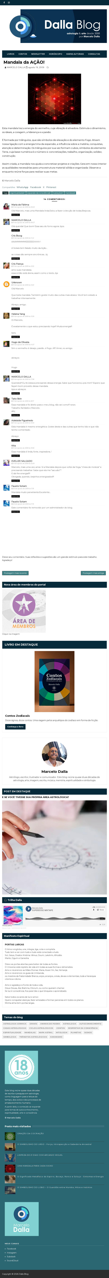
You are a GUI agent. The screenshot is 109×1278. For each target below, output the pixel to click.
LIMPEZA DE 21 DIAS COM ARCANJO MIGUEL (40, 1155)
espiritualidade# (17, 193)
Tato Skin (16, 398)
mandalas (30, 1032)
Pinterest (51, 187)
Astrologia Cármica (14, 1024)
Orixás (33, 1024)
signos (88, 1032)
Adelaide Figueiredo (22, 420)
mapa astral (46, 1032)
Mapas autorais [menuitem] (75, 54)
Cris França (17, 264)
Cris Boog (16, 235)
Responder (15, 215)
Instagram (11, 1253)
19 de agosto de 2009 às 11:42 (23, 238)
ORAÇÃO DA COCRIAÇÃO (30, 1133)
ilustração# (58, 193)
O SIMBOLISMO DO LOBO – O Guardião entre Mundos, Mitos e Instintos (54, 1187)
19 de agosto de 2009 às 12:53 (23, 266)
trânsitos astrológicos (33, 1037)
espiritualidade (12, 1032)
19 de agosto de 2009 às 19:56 (23, 448)
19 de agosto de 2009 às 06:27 (24, 222)
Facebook (35, 187)
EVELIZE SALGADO (21, 461)
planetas (76, 1032)
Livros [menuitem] (10, 54)
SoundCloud (12, 1260)
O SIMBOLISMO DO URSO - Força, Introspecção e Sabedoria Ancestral (54, 1144)
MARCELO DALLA (21, 220)
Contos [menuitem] (22, 54)
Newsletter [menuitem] (38, 54)
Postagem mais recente (15, 573)
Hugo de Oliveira (20, 342)
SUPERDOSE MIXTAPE (19, 928)
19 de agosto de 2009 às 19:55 (23, 423)
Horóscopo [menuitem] (55, 54)
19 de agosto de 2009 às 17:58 (23, 379)
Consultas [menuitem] (94, 54)
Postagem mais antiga (93, 573)
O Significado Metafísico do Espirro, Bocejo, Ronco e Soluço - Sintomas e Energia (60, 1176)
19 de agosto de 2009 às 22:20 (23, 463)
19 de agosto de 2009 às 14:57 (23, 344)
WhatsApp (22, 187)
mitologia (62, 1032)
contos (60, 1028)
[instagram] (9, 3)
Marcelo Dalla (6, 928)
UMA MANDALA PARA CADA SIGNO (35, 1166)
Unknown (16, 282)
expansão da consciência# (39, 193)
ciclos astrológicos (41, 1028)
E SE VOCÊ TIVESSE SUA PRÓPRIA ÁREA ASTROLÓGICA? (35, 797)
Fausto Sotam (19, 486)
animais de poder (50, 1024)
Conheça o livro (15, 726)
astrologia (69, 1024)
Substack (11, 1256)
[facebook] (4, 3)
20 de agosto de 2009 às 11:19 (23, 488)
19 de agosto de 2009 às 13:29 (23, 316)
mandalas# (70, 193)
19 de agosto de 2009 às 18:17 (23, 401)
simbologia (9, 1037)
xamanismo (56, 1037)
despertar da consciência (83, 1028)
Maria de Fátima (20, 204)
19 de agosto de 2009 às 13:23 (23, 285)
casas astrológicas (14, 1028)
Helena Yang (18, 314)
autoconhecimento (90, 1024)
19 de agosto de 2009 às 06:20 (24, 207)
